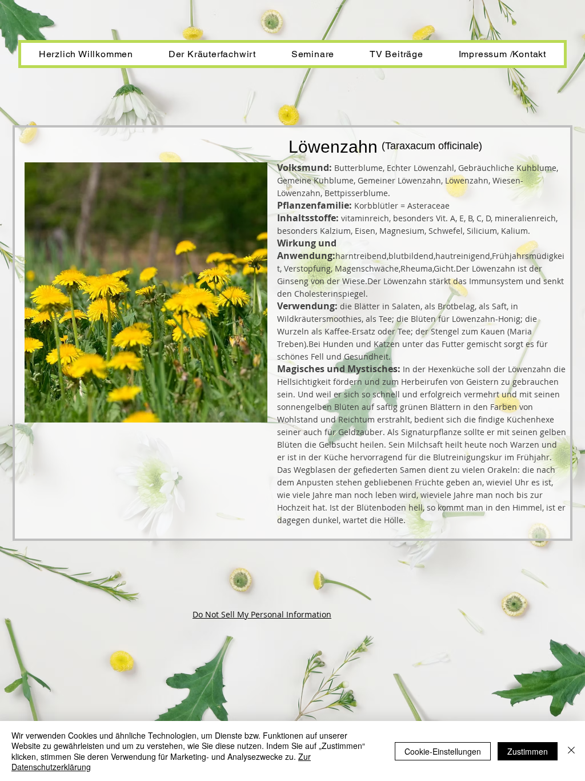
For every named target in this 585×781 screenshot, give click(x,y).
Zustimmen (527, 751)
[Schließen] (571, 751)
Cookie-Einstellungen (442, 751)
